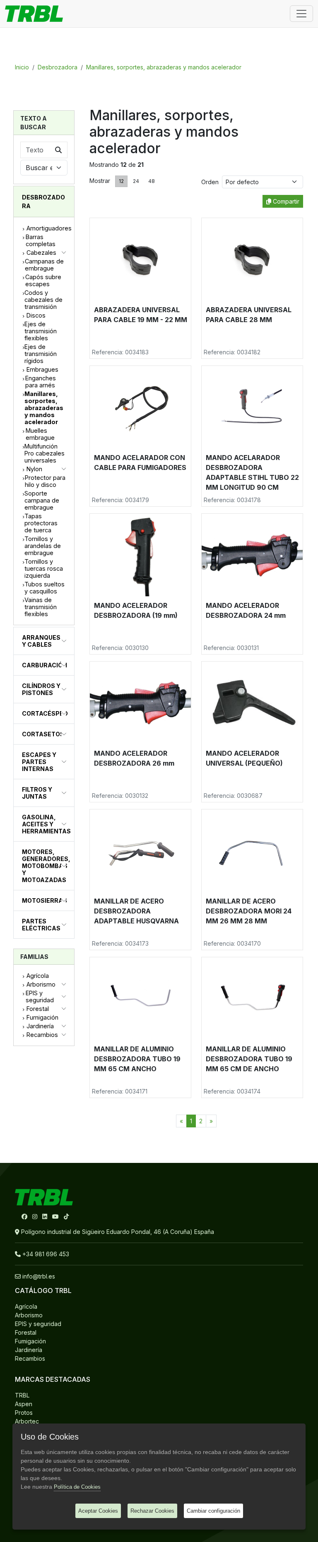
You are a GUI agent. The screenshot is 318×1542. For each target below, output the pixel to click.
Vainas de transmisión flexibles (40, 606)
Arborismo (40, 984)
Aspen (23, 1403)
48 (151, 181)
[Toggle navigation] (301, 13)
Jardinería (40, 1026)
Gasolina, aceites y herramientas (46, 824)
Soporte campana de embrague (41, 500)
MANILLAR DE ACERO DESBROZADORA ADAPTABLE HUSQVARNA (136, 911)
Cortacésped (45, 713)
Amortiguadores (49, 228)
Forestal (37, 1008)
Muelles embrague (40, 434)
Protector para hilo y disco (45, 481)
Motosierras (44, 900)
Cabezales (41, 252)
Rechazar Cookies (152, 1511)
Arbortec (27, 1421)
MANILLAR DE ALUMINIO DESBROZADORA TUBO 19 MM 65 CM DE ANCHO (249, 1059)
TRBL (22, 1395)
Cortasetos (43, 734)
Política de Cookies (77, 1487)
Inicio (22, 67)
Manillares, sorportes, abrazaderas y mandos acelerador (163, 67)
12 (121, 181)
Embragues (42, 369)
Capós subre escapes (43, 280)
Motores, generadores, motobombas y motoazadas (46, 865)
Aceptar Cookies (98, 1511)
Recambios (42, 1034)
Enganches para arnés (40, 382)
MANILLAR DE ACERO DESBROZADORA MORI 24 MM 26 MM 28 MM (249, 911)
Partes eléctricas (41, 925)
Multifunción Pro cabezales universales (44, 453)
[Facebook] (25, 1216)
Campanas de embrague (44, 265)
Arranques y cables (41, 641)
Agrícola (37, 975)
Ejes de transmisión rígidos (40, 353)
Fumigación (42, 1017)
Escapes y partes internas (39, 761)
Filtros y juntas (37, 793)
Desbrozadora (57, 67)
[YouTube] (56, 1216)
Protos (24, 1412)
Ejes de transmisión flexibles (40, 331)
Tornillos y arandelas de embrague (42, 545)
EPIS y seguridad (40, 996)
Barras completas (40, 240)
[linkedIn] (45, 1216)
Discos (36, 315)
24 (136, 181)
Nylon (34, 468)
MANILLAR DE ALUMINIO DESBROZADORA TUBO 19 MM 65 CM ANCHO (137, 1059)
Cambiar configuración (213, 1511)
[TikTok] (66, 1216)
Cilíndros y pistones (41, 689)
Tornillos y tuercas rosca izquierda (43, 568)
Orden (211, 181)
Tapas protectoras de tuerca (41, 523)
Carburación (44, 665)
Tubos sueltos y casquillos (44, 588)
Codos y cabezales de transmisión (43, 299)
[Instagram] (35, 1216)
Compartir (285, 201)
